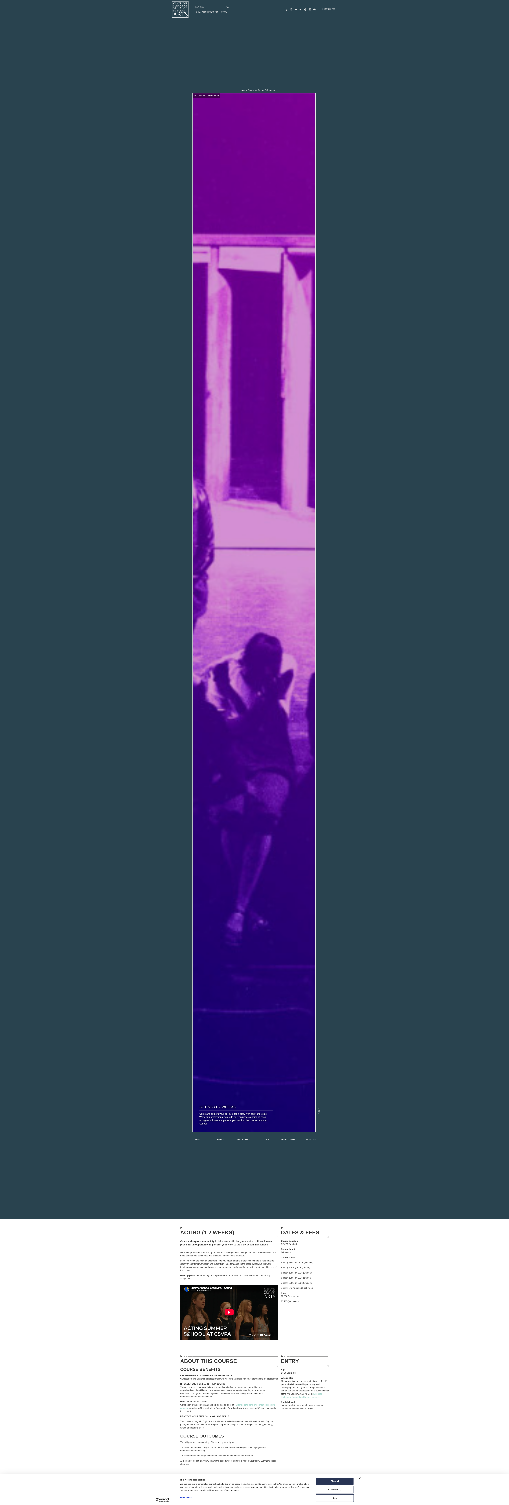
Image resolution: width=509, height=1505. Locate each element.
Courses (252, 90)
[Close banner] (360, 1478)
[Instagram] (291, 9)
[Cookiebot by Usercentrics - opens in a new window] (162, 1500)
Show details (186, 1497)
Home (243, 90)
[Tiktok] (286, 9)
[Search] (227, 7)
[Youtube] (296, 9)
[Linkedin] (310, 9)
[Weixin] (314, 9)
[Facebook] (305, 9)
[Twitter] (300, 9)
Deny (334, 1498)
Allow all (335, 1481)
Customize (333, 1489)
